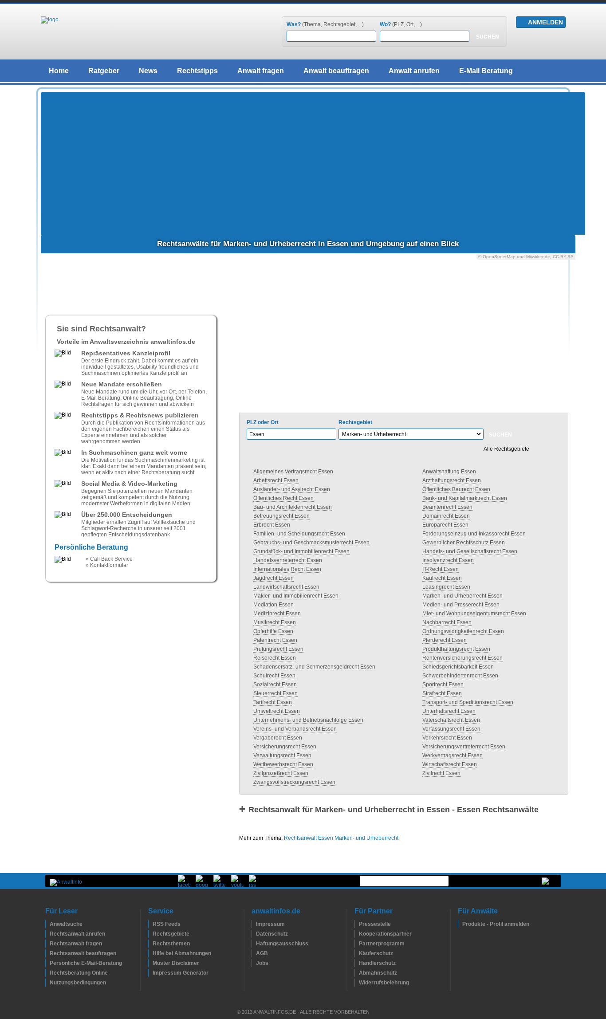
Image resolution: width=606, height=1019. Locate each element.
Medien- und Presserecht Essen (461, 605)
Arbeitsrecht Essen (276, 480)
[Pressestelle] (356, 924)
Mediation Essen (273, 605)
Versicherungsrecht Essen (284, 747)
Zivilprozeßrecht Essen (280, 773)
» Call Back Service (109, 559)
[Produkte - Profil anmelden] (460, 924)
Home (59, 71)
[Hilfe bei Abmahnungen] (150, 953)
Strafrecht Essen (442, 693)
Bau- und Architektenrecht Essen (292, 507)
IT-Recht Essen (440, 569)
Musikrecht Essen (274, 622)
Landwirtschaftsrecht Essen (286, 587)
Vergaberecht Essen (277, 738)
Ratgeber (103, 71)
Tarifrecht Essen (272, 702)
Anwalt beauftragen (336, 71)
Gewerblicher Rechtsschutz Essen (463, 542)
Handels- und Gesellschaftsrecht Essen (469, 551)
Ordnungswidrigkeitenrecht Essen (463, 631)
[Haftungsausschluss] (254, 944)
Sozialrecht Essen (275, 684)
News (148, 71)
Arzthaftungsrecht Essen (451, 480)
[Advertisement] (313, 163)
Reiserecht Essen (274, 658)
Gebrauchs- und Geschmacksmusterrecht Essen (311, 542)
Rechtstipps (197, 71)
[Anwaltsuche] (47, 924)
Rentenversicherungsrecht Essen (462, 658)
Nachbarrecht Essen (447, 622)
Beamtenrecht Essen (447, 507)
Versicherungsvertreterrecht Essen (463, 747)
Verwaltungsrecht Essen (282, 755)
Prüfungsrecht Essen (278, 649)
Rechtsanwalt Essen (308, 838)
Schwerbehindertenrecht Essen (460, 676)
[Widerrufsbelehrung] (356, 983)
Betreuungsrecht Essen (281, 516)
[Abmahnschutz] (356, 973)
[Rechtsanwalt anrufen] (47, 934)
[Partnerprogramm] (356, 944)
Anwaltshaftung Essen (449, 471)
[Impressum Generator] (150, 973)
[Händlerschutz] (356, 963)
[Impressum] (254, 924)
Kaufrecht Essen (442, 578)
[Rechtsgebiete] (150, 934)
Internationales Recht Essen (287, 569)
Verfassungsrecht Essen (451, 729)
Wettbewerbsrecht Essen (283, 764)
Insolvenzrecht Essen (448, 560)
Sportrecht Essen (443, 684)
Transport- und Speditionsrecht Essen (467, 702)
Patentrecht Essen (275, 640)
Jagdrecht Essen (273, 578)
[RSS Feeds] (150, 924)
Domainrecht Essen (446, 516)
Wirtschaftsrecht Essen (449, 764)
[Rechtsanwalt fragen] (47, 944)
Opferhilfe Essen (273, 631)
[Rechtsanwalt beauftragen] (47, 953)
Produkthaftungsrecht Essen (456, 649)
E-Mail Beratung (486, 71)
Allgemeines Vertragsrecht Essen (293, 471)
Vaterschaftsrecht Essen (451, 720)
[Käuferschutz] (356, 953)
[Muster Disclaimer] (150, 963)
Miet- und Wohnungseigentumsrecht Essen (474, 613)
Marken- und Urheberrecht (366, 838)
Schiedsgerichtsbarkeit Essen (458, 667)
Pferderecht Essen (444, 640)
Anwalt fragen (260, 71)
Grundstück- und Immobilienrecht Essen (301, 551)
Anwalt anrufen (414, 71)
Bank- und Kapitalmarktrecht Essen (464, 498)
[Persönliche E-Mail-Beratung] (47, 963)
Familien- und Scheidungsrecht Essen (299, 534)
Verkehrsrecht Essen (447, 738)
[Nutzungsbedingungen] (47, 983)
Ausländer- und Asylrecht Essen (291, 489)
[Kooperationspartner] (356, 934)
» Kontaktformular (107, 565)
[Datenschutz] (254, 934)
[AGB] (254, 953)
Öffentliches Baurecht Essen (456, 489)
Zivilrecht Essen (441, 773)
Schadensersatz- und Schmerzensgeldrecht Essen (314, 667)
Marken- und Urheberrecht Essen (462, 596)
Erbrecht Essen (271, 525)
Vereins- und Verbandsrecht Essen (295, 729)
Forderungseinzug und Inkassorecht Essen (474, 534)
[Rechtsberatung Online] (47, 973)
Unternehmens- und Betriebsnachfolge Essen (308, 720)
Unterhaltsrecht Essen (449, 711)
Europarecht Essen (445, 525)
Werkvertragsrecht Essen (452, 755)
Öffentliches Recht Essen (283, 498)
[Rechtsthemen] (150, 944)
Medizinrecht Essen (277, 613)
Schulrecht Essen (274, 676)
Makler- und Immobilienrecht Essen (295, 596)
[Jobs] (254, 963)
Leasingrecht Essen (446, 587)
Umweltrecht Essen (276, 711)
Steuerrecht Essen (275, 693)
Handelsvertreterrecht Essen (287, 560)
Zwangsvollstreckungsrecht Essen (294, 782)
